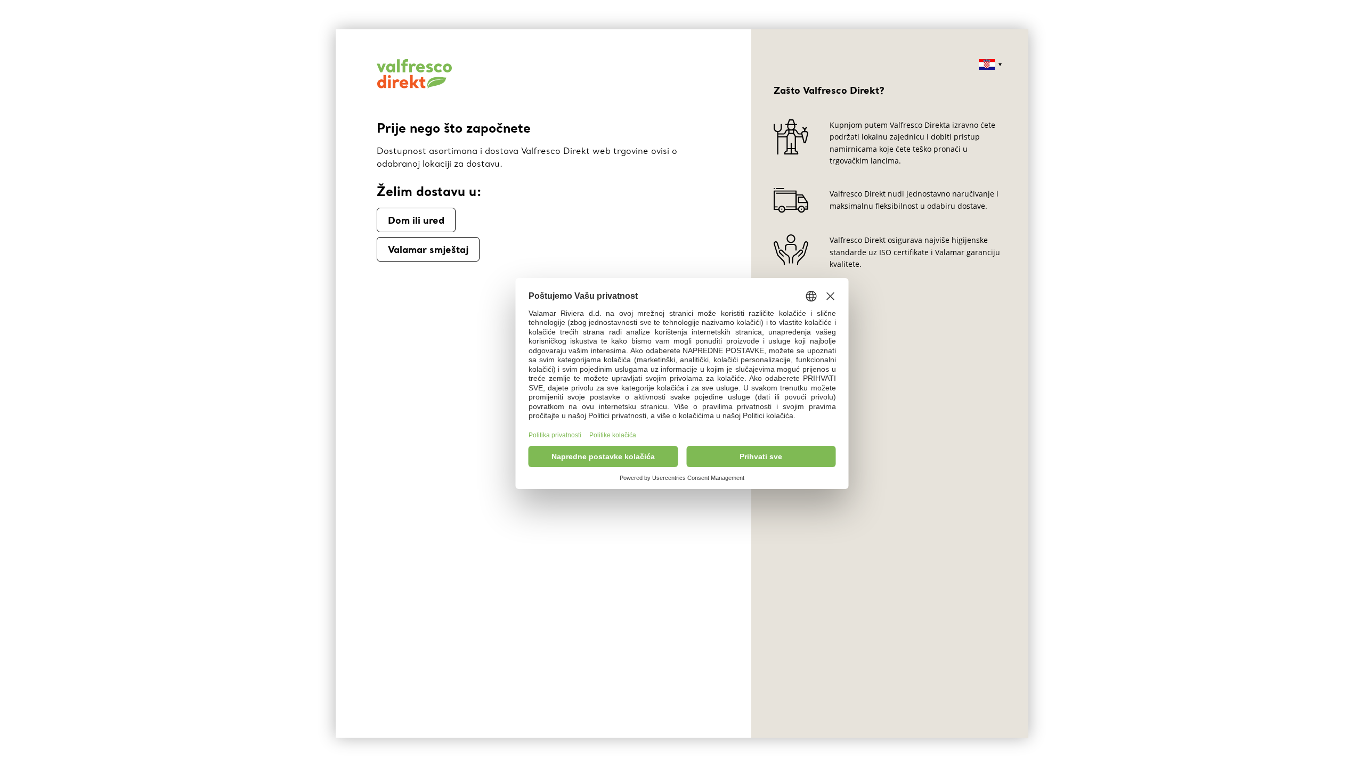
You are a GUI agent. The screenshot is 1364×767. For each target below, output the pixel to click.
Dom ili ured (416, 220)
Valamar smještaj (428, 249)
